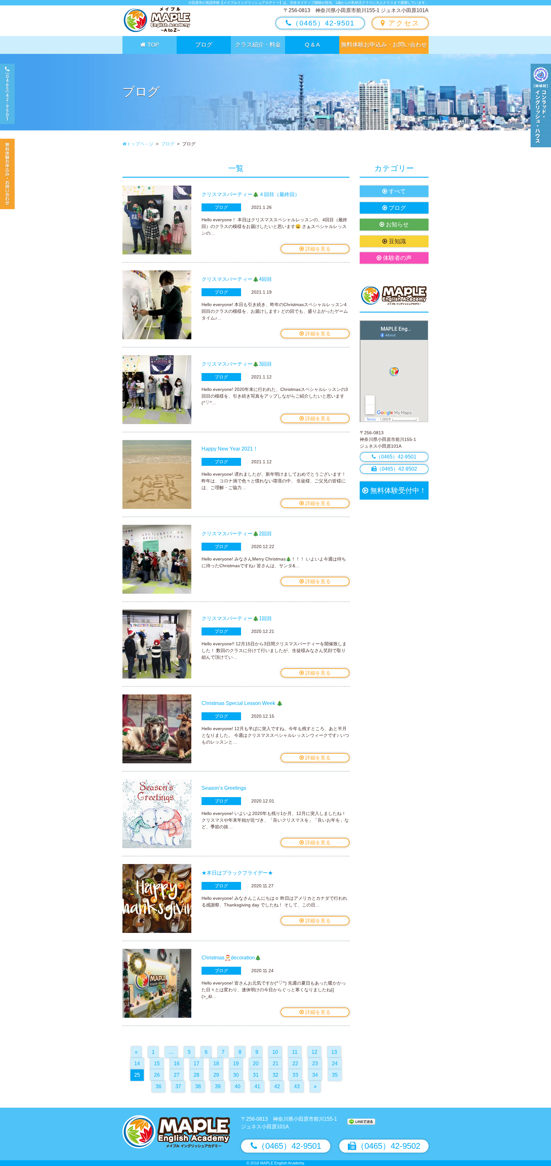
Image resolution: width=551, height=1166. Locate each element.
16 (177, 1063)
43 (297, 1086)
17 (196, 1063)
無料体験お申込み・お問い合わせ (384, 44)
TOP (152, 44)
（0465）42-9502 (397, 469)
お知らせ (396, 224)
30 (236, 1075)
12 (314, 1052)
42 (277, 1086)
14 (137, 1063)
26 (157, 1075)
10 (275, 1052)
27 (177, 1075)
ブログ (203, 44)
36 (158, 1086)
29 (216, 1075)
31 (256, 1075)
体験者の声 (396, 258)
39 (218, 1086)
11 (295, 1052)
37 (178, 1086)
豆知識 (396, 241)
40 (237, 1086)
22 (295, 1063)
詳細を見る (317, 249)
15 (157, 1063)
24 (335, 1063)
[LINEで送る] (361, 1121)
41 (257, 1086)
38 (198, 1086)
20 (256, 1063)
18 (216, 1063)
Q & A (312, 44)
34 (315, 1075)
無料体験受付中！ (397, 491)
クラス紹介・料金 (258, 44)
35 (335, 1075)
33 (295, 1075)
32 (275, 1075)
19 (236, 1063)
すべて (396, 191)
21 (275, 1063)
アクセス (403, 23)
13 (334, 1052)
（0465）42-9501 (323, 23)
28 (196, 1075)
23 (315, 1063)
